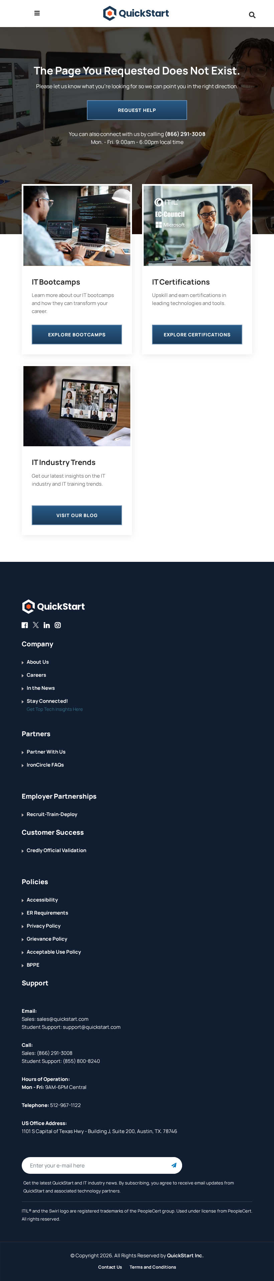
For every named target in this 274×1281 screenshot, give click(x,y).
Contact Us (110, 1267)
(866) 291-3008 (185, 134)
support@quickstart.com (91, 1026)
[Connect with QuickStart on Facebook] (25, 625)
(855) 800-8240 (81, 1061)
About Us (38, 661)
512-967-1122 (65, 1105)
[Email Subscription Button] (173, 1165)
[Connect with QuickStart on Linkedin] (47, 625)
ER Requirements (47, 912)
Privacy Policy (43, 925)
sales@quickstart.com (62, 1018)
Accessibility (42, 899)
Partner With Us (46, 751)
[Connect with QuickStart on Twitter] (36, 625)
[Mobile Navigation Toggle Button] (37, 13)
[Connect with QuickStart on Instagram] (58, 625)
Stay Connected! (47, 700)
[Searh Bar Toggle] (251, 15)
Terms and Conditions (153, 1267)
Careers (36, 674)
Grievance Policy (47, 938)
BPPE (33, 964)
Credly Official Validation (56, 850)
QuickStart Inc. (185, 1255)
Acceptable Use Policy (54, 951)
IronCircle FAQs (45, 764)
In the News (41, 687)
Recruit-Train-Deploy (52, 814)
